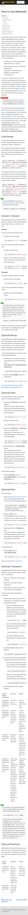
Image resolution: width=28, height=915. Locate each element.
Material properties (16, 86)
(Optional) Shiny (6, 27)
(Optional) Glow (6, 29)
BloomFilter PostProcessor (17, 497)
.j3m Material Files (21, 900)
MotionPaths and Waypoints (6, 900)
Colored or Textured (7, 20)
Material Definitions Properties (10, 116)
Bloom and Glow (17, 561)
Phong (17, 172)
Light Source (17, 100)
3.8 (4, 6)
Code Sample (5, 18)
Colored (5, 22)
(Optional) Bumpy (6, 25)
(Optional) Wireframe (7, 33)
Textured (5, 24)
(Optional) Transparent (7, 31)
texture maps (22, 91)
